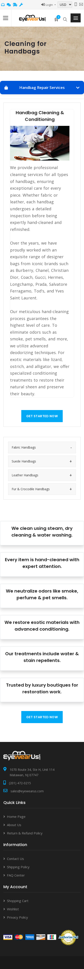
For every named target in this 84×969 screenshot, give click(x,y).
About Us (14, 825)
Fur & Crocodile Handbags (31, 489)
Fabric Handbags (24, 447)
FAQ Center (16, 875)
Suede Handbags (24, 461)
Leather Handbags (25, 475)
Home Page (16, 816)
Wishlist (13, 909)
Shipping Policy (18, 867)
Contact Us (15, 858)
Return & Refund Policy (25, 833)
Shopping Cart (17, 900)
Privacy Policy (17, 917)
